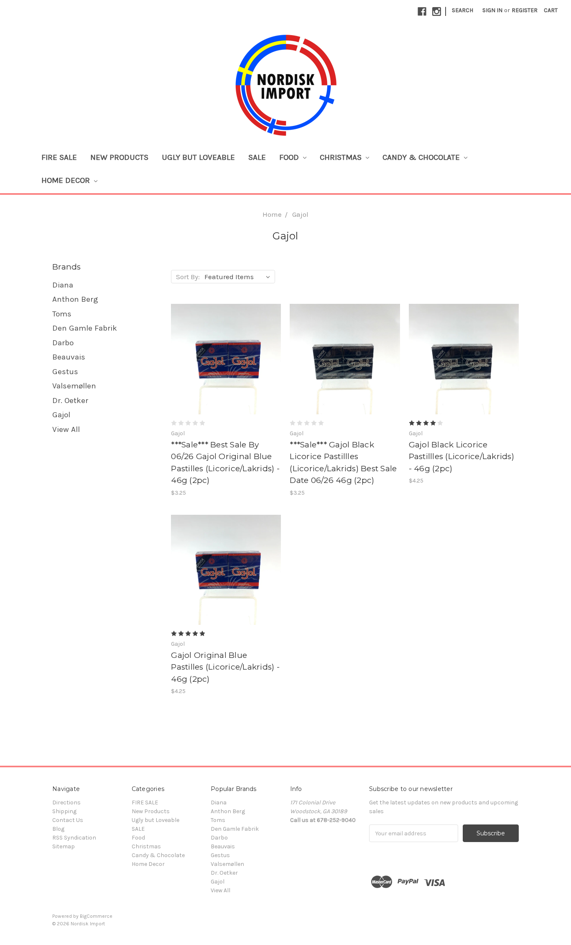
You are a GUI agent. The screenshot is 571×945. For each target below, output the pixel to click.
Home (272, 214)
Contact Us (67, 820)
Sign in (492, 10)
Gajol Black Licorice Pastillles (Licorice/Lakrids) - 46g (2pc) (461, 456)
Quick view (225, 352)
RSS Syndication (74, 837)
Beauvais (68, 357)
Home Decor (66, 180)
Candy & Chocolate (422, 157)
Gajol (300, 214)
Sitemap (63, 846)
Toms (61, 313)
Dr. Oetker (70, 400)
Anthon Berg (75, 299)
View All (66, 429)
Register (525, 10)
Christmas (342, 157)
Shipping (64, 811)
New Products (119, 157)
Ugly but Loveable (198, 157)
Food (290, 157)
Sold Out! (345, 366)
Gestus (65, 371)
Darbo (63, 342)
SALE (257, 157)
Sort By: (188, 276)
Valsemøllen (74, 385)
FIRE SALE (59, 157)
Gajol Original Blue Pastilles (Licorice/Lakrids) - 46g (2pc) (225, 667)
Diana (62, 285)
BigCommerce (96, 916)
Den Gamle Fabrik (84, 328)
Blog (58, 828)
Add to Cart (226, 366)
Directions (66, 802)
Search (462, 10)
